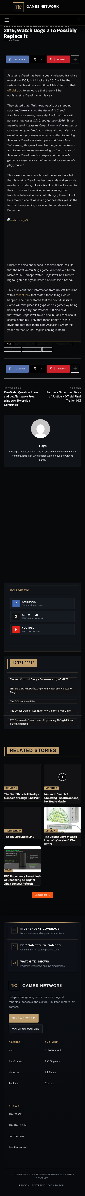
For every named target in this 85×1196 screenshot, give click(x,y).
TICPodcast (15, 1113)
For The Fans (16, 1136)
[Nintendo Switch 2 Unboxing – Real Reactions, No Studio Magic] (62, 777)
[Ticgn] (42, 428)
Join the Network (18, 1147)
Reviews (13, 1083)
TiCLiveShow (13, 830)
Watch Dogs (45, 344)
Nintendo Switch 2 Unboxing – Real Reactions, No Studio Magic (61, 797)
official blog (14, 90)
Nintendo (51, 788)
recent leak (23, 295)
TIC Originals (52, 1061)
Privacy (24, 1185)
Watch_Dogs (13, 349)
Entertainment (53, 1050)
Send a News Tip (23, 1018)
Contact (49, 1083)
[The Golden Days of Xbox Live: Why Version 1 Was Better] (62, 819)
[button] (79, 20)
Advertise (38, 1185)
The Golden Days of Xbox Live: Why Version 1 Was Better (40, 710)
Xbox (8, 870)
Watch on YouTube (25, 1028)
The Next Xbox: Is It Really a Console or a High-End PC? (39, 679)
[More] (75, 59)
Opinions (11, 788)
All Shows (50, 1072)
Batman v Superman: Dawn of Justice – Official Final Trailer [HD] (63, 396)
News (18, 344)
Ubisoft (30, 344)
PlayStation (15, 1061)
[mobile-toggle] (6, 20)
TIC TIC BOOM (17, 1124)
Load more (41, 895)
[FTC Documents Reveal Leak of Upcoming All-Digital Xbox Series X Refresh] (22, 859)
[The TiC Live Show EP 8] (22, 819)
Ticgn (43, 446)
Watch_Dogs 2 (32, 349)
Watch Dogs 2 (63, 344)
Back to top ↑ (57, 1185)
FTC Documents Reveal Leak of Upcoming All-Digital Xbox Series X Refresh (22, 880)
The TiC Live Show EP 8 (22, 701)
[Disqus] (42, 524)
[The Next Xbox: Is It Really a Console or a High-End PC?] (22, 777)
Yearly (47, 349)
